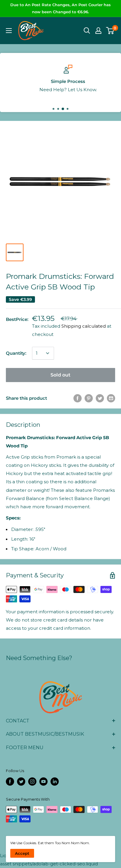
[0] (110, 30)
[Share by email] (111, 398)
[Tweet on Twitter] (100, 398)
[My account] (98, 30)
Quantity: (16, 353)
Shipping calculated (83, 326)
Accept (22, 853)
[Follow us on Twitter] (21, 781)
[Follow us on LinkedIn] (55, 781)
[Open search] (87, 30)
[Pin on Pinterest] (89, 398)
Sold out (60, 375)
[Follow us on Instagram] (32, 781)
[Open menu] (9, 30)
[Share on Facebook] (77, 398)
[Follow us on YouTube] (43, 781)
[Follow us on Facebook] (10, 781)
